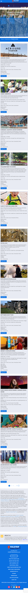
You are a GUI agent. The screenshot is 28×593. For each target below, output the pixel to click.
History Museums (12, 499)
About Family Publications (14, 569)
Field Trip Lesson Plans (14, 558)
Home (2, 39)
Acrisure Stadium (5, 58)
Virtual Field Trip (5, 35)
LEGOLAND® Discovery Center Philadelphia (11, 429)
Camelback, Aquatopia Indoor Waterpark (11, 129)
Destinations (7, 39)
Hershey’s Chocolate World (8, 351)
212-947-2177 (14, 550)
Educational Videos (14, 565)
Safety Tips (14, 579)
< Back (14, 40)
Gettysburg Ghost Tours (7, 315)
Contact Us (14, 556)
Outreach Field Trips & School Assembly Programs (12, 34)
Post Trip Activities (14, 577)
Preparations (14, 575)
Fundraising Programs (22, 526)
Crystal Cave (4, 243)
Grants (14, 526)
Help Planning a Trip (14, 563)
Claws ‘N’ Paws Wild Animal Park (9, 206)
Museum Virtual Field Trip (11, 512)
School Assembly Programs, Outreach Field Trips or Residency (12, 516)
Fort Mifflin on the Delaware (8, 279)
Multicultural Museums (21, 499)
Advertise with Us (14, 571)
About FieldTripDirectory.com (14, 567)
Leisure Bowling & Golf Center (9, 465)
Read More (3, 76)
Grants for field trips (14, 560)
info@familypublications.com (14, 552)
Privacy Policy (14, 585)
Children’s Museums (5, 501)
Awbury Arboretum (6, 94)
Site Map (14, 573)
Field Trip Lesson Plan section (8, 28)
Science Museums (4, 499)
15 (16, 485)
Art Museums (21, 498)
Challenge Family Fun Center (8, 167)
